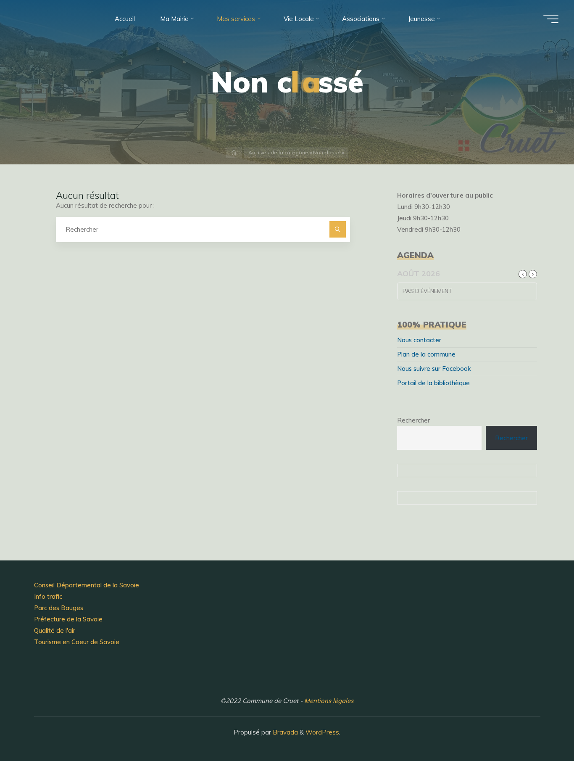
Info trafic (48, 596)
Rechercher (413, 420)
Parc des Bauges (58, 608)
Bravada (284, 732)
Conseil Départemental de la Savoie (86, 585)
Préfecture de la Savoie (68, 619)
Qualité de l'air (54, 630)
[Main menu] (550, 19)
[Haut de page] (541, 728)
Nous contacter (419, 340)
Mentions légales (328, 701)
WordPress (322, 732)
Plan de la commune (426, 354)
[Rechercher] (337, 229)
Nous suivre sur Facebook (434, 369)
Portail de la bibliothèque (433, 383)
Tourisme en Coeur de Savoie (76, 642)
